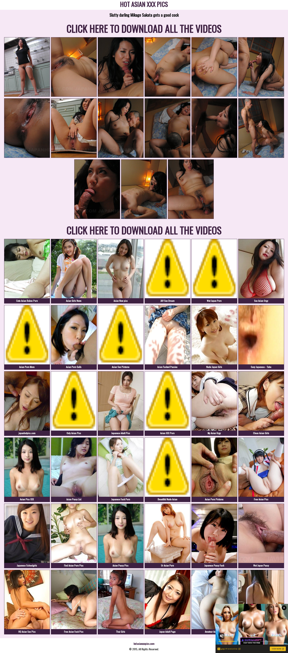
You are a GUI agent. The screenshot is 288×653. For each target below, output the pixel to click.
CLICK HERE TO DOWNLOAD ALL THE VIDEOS (144, 28)
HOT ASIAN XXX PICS (144, 5)
